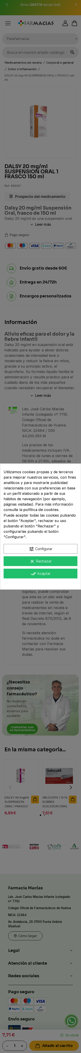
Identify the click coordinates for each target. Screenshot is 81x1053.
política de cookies (40, 509)
